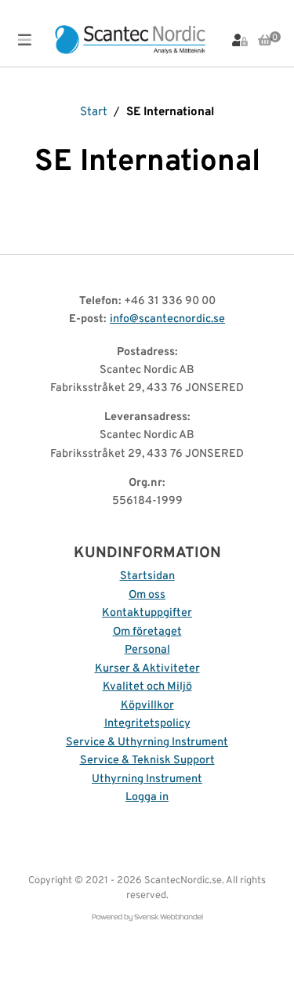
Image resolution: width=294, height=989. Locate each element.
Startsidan (147, 576)
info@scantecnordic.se (167, 319)
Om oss (147, 595)
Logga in (147, 797)
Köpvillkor (147, 705)
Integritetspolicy (147, 723)
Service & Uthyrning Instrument (147, 742)
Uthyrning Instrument (147, 779)
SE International (170, 112)
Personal (147, 650)
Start (93, 112)
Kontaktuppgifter (147, 613)
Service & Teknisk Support (147, 760)
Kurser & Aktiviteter (147, 668)
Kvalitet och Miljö (147, 686)
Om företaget (147, 632)
